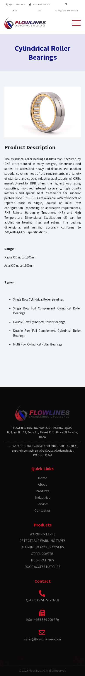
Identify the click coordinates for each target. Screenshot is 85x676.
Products (42, 491)
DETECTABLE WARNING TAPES (42, 540)
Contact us (42, 510)
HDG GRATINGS (42, 560)
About (42, 484)
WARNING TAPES (42, 534)
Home (42, 478)
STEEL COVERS (42, 553)
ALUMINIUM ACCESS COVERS (42, 547)
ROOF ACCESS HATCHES (42, 566)
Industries (42, 497)
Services (43, 504)
